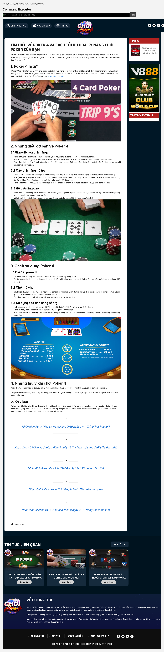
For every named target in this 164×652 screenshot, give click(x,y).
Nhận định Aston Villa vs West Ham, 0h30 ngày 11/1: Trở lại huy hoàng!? (66, 426)
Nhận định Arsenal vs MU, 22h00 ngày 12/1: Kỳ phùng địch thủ (66, 468)
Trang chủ (37, 636)
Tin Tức (64, 26)
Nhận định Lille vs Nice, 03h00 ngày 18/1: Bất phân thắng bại (66, 489)
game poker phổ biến (55, 76)
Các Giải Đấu (43, 26)
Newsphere (92, 644)
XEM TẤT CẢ (119, 544)
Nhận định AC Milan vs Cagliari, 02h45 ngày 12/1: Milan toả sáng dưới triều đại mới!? (65, 447)
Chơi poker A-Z (18, 26)
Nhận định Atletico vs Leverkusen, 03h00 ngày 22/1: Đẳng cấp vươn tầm (66, 510)
